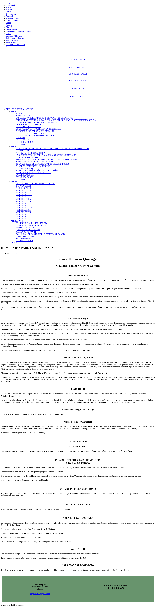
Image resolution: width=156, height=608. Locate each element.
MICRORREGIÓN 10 (24, 210)
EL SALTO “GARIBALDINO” (28, 127)
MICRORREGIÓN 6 (24, 201)
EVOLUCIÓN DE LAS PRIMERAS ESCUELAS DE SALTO (41, 234)
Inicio (8, 3)
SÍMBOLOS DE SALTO (26, 227)
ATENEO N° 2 (17, 146)
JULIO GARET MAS (78, 67)
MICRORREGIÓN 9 (24, 208)
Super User (14, 253)
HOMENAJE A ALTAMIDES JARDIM (31, 223)
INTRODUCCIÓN (23, 186)
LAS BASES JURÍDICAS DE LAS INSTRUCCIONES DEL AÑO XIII (44, 118)
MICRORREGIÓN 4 (24, 197)
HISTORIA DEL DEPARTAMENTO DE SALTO (35, 184)
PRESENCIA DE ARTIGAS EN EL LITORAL (34, 162)
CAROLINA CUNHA (25, 175)
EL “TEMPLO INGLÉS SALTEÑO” (30, 153)
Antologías (10, 16)
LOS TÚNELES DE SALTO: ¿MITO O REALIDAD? (37, 122)
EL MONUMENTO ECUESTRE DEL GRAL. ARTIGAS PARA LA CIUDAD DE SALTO (52, 149)
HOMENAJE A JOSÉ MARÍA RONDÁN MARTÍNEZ (38, 170)
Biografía (9, 27)
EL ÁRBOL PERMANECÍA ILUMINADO (33, 166)
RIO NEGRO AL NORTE (26, 232)
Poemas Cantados (13, 18)
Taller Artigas (11, 42)
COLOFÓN (20, 144)
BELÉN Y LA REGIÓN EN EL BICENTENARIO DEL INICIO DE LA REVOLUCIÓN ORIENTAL (56, 120)
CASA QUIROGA (77, 97)
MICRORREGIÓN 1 (24, 190)
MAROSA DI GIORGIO (78, 80)
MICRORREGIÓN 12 (24, 214)
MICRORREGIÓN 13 (24, 216)
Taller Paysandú (12, 40)
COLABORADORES (24, 142)
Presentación (11, 5)
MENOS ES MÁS (23, 140)
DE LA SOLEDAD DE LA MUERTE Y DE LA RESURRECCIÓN (43, 164)
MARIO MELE (78, 88)
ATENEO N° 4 (17, 221)
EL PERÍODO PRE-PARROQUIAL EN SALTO (35, 131)
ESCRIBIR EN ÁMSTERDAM (28, 124)
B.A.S (8, 34)
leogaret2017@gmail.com (40, 594)
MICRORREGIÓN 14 (24, 219)
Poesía (8, 7)
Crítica (8, 12)
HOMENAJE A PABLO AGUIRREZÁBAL (33, 173)
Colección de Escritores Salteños (18, 31)
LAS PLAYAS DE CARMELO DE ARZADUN (35, 135)
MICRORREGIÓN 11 (24, 212)
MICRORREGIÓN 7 (24, 203)
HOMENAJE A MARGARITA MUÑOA (32, 225)
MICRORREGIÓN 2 (24, 192)
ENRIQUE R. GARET (78, 74)
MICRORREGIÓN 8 (24, 206)
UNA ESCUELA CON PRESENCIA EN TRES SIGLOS (38, 129)
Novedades (10, 47)
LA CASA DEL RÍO (78, 59)
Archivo (9, 25)
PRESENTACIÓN (23, 116)
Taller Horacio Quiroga (15, 38)
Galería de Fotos (12, 20)
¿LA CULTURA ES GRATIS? (28, 230)
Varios (8, 23)
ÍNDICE (19, 113)
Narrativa (9, 10)
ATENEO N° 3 (17, 181)
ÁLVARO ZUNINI (23, 238)
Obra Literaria (11, 29)
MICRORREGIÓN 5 (24, 199)
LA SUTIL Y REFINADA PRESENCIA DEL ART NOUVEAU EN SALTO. (46, 155)
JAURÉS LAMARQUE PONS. (28, 157)
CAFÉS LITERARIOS (25, 168)
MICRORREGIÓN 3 (24, 195)
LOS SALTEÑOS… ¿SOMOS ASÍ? (30, 133)
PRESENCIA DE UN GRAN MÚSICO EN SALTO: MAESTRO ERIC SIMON (48, 160)
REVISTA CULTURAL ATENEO (19, 109)
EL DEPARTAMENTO (25, 188)
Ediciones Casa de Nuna (15, 45)
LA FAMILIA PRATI (24, 151)
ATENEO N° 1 (17, 111)
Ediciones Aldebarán (14, 36)
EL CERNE (20, 138)
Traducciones (11, 14)
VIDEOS (14, 243)
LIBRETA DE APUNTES (26, 236)
